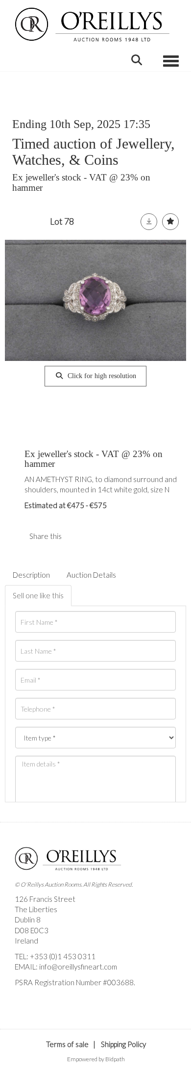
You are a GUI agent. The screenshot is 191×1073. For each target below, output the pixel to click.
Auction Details (91, 574)
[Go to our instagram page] (97, 536)
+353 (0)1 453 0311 (63, 956)
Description (31, 574)
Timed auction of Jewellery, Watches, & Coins (93, 151)
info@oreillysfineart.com (78, 966)
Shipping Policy (123, 1044)
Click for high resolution (101, 376)
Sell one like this (38, 595)
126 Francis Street (45, 898)
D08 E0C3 (31, 930)
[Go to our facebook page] (24, 999)
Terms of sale (67, 1044)
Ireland (26, 940)
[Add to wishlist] (170, 221)
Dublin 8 (28, 919)
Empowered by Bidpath (96, 1059)
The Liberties (36, 909)
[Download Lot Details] (149, 221)
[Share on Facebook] (77, 536)
